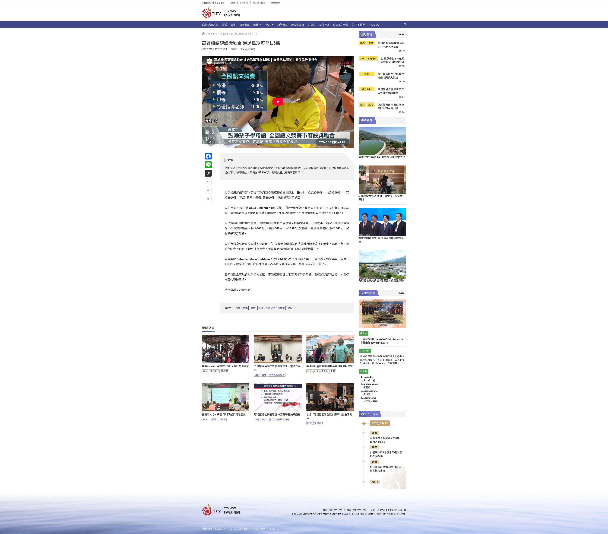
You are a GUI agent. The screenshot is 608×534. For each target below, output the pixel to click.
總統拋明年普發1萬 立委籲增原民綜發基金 (381, 240)
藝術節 (224, 371)
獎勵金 (281, 308)
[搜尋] (405, 24)
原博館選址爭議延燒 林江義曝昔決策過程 (277, 414)
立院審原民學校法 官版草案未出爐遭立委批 (277, 368)
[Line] (208, 164)
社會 (316, 371)
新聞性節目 (297, 24)
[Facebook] (208, 156)
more (375, 481)
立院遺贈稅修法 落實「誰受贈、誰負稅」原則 (382, 197)
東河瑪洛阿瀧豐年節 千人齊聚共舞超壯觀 (391, 91)
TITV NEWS (230, 11)
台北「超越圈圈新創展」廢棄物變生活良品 (329, 416)
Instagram (275, 2)
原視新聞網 (232, 15)
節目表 (311, 24)
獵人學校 (214, 371)
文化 (253, 308)
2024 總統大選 (209, 24)
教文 (238, 308)
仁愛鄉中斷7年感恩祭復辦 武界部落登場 (393, 60)
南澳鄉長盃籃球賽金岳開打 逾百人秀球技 (391, 45)
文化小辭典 (358, 24)
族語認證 (270, 308)
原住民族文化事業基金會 (213, 2)
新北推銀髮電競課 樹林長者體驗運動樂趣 (329, 366)
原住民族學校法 (277, 374)
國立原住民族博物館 (279, 419)
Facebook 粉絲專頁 (239, 2)
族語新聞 (282, 24)
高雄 (290, 308)
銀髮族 (324, 371)
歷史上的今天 (340, 24)
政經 (257, 374)
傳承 (245, 308)
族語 (260, 308)
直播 (224, 24)
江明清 (222, 419)
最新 (233, 24)
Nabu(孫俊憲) (248, 49)
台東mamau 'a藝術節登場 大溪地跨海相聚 (225, 366)
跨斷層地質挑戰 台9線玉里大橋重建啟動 (381, 280)
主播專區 (324, 24)
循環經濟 (318, 423)
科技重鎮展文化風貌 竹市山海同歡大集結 (391, 75)
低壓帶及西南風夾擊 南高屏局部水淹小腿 (391, 106)
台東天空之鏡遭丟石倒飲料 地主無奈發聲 (382, 157)
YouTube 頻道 (259, 2)
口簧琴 (213, 419)
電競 (332, 371)
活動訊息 (374, 24)
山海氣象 (244, 24)
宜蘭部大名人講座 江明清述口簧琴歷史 (224, 414)
